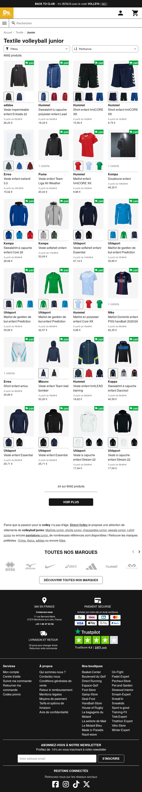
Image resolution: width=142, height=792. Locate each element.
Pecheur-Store (121, 681)
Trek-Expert (119, 716)
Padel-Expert (120, 676)
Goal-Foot (88, 699)
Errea (7, 174)
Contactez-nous (44, 612)
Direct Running (92, 681)
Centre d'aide (12, 676)
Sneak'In (117, 699)
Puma (42, 174)
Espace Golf (90, 685)
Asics (30, 540)
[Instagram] (66, 784)
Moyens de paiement (53, 699)
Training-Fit (119, 712)
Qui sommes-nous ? (52, 672)
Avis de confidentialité (53, 712)
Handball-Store (92, 703)
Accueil (8, 32)
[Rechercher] (13, 23)
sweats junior (117, 530)
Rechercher (24, 23)
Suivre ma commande (17, 681)
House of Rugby (92, 707)
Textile (19, 32)
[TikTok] (76, 784)
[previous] (133, 552)
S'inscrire (111, 758)
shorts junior (73, 530)
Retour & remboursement (55, 690)
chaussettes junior (95, 530)
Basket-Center (91, 672)
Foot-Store (89, 690)
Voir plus (71, 502)
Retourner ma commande (12, 687)
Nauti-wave (89, 734)
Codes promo (12, 694)
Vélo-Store (119, 725)
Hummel (44, 105)
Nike (111, 312)
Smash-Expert (121, 694)
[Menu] (4, 23)
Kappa (112, 381)
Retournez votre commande (43, 648)
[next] (139, 552)
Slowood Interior (122, 690)
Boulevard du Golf (94, 676)
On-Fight (117, 672)
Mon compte (11, 672)
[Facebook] (55, 784)
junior (44, 535)
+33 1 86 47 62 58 (44, 624)
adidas (8, 105)
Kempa (113, 174)
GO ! (104, 4)
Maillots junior (54, 530)
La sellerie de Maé (94, 721)
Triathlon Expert (122, 721)
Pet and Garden (122, 685)
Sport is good (120, 707)
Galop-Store (90, 694)
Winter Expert (121, 730)
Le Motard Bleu (92, 725)
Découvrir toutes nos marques (71, 580)
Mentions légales (50, 694)
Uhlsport (79, 243)
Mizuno (43, 381)
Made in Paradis (92, 730)
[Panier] (135, 13)
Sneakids (118, 703)
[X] (86, 784)
